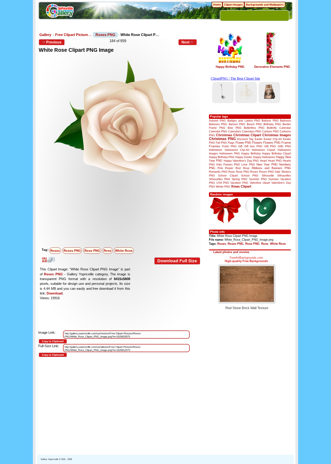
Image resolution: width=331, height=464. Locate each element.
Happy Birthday (251, 153)
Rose (107, 250)
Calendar (285, 127)
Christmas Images (276, 135)
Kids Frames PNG (228, 164)
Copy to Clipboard (53, 341)
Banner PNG (237, 124)
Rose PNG (92, 250)
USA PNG (222, 182)
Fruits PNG (229, 146)
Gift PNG (270, 146)
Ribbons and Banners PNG (271, 168)
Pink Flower (225, 168)
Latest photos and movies (231, 252)
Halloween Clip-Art (237, 149)
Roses (55, 250)
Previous (53, 42)
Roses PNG (105, 35)
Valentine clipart (260, 182)
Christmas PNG (222, 139)
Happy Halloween (264, 157)
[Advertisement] (120, 212)
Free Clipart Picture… (73, 35)
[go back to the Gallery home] (60, 11)
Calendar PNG (218, 131)
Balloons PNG (218, 124)
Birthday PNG (272, 124)
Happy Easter (243, 157)
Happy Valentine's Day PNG (241, 160)
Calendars (234, 131)
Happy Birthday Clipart (276, 153)
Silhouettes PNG (219, 179)
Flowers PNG (272, 142)
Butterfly (272, 127)
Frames (214, 146)
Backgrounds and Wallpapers (265, 4)
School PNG (249, 175)
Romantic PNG (218, 171)
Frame (286, 142)
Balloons (285, 120)
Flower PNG (243, 142)
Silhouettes (284, 175)
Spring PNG (239, 179)
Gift (240, 146)
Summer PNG (258, 179)
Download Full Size (177, 260)
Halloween (215, 149)
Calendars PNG (251, 131)
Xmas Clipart (241, 186)
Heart (263, 160)
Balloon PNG (270, 120)
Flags (231, 142)
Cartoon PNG (270, 131)
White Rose (124, 250)
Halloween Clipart (263, 149)
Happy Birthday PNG (230, 66)
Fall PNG (221, 142)
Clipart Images (233, 4)
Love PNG (248, 164)
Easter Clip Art (273, 139)
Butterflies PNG (254, 127)
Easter (259, 139)
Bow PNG (234, 127)
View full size (48, 260)
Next (185, 42)
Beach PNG (254, 124)
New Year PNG (267, 164)
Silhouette (268, 175)
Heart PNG (274, 160)
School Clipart (228, 175)
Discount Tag (245, 139)
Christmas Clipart (247, 135)
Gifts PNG (284, 146)
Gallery (45, 35)
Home (217, 4)
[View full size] (119, 117)
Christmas (224, 135)
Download (55, 293)
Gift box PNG (253, 146)
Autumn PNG (217, 120)
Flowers (257, 142)
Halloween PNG (229, 153)
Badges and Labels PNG (243, 120)
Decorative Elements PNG (272, 66)
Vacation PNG (239, 182)
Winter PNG (223, 186)
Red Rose (242, 168)
